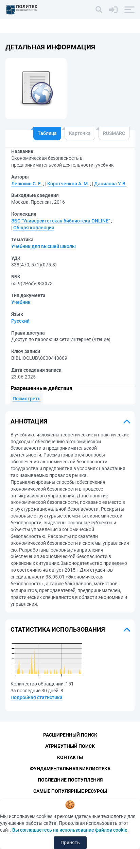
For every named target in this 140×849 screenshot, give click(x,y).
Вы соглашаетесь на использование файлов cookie (69, 830)
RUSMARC (114, 133)
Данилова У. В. (110, 183)
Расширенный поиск (70, 735)
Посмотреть (26, 398)
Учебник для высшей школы (43, 246)
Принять (70, 842)
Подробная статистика (37, 697)
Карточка (80, 133)
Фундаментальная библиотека (70, 768)
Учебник (21, 302)
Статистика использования (58, 629)
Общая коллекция (33, 227)
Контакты (70, 757)
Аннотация (29, 421)
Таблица (47, 133)
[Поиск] (98, 9)
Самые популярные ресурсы (70, 791)
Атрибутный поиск (70, 746)
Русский (20, 321)
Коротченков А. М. (68, 183)
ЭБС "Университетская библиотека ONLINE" (60, 220)
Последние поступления (70, 780)
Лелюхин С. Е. (26, 183)
